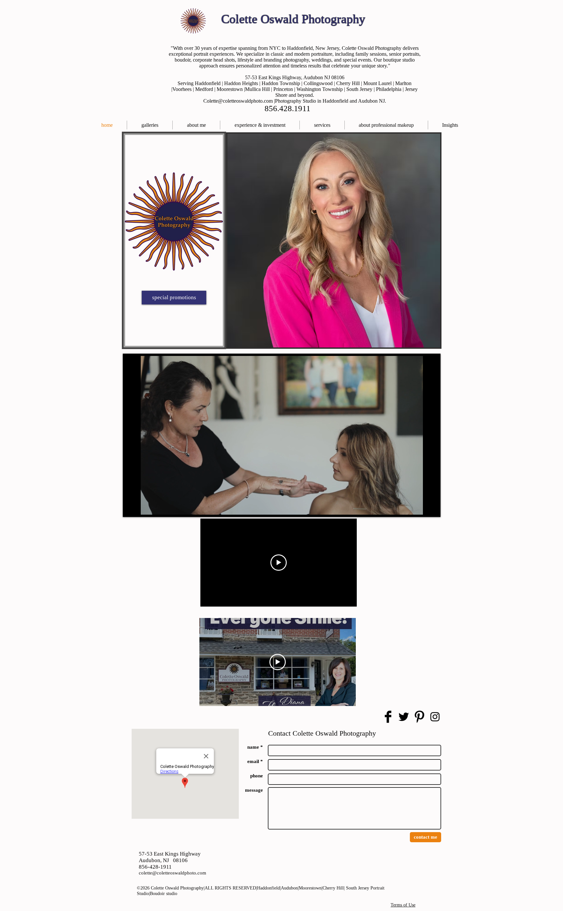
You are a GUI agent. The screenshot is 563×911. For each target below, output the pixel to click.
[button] (322, 125)
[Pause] (133, 506)
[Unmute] (144, 506)
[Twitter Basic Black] (403, 717)
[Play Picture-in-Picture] (418, 506)
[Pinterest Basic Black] (419, 717)
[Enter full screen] (429, 506)
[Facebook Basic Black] (388, 717)
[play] (430, 337)
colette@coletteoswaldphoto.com (172, 872)
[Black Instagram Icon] (435, 717)
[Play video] (278, 562)
